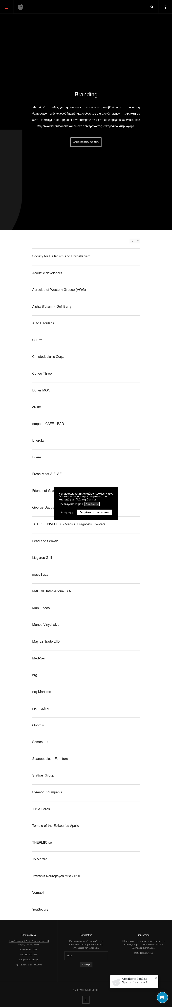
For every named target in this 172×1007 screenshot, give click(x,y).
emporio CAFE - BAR (48, 423)
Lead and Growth (45, 540)
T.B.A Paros (41, 808)
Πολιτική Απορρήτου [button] (71, 504)
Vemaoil (38, 892)
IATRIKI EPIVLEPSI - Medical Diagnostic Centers (68, 524)
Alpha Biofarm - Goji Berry (52, 306)
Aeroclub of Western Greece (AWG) (59, 289)
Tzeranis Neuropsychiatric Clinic (56, 875)
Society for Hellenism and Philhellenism (61, 256)
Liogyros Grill (42, 557)
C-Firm (37, 339)
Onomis (38, 725)
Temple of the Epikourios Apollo (55, 825)
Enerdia (38, 440)
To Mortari (40, 858)
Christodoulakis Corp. (48, 356)
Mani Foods (41, 607)
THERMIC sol (42, 842)
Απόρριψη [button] (67, 512)
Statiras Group (43, 775)
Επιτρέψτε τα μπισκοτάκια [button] (94, 512)
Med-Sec (39, 658)
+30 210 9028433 (28, 954)
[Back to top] (86, 1000)
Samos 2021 (41, 741)
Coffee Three (42, 373)
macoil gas (40, 574)
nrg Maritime (41, 691)
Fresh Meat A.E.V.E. (47, 473)
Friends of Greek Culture (50, 490)
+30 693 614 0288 (28, 949)
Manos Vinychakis (45, 624)
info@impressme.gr (28, 959)
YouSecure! (40, 909)
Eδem (36, 457)
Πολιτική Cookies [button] (86, 499)
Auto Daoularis (43, 322)
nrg (34, 674)
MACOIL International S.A (51, 590)
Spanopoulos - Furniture (50, 758)
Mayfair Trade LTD (46, 641)
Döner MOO (41, 390)
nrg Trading (40, 708)
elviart (36, 406)
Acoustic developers (47, 272)
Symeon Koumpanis (47, 791)
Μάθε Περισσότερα (143, 953)
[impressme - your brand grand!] (20, 7)
